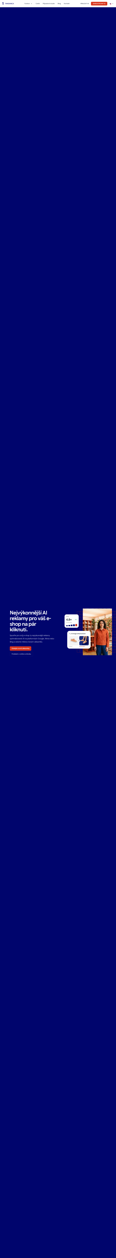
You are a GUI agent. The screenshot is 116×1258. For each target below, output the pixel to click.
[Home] (8, 4)
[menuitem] (29, 3)
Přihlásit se (84, 3)
